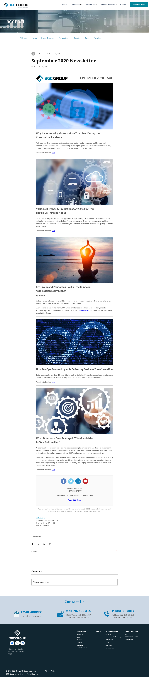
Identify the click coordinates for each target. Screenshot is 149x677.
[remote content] (74, 301)
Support (79, 642)
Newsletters (64, 38)
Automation (109, 640)
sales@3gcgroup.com (31, 616)
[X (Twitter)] (17, 643)
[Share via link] (50, 544)
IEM (126, 634)
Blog (78, 637)
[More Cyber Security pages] (96, 4)
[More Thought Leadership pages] (116, 4)
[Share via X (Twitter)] (38, 544)
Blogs (87, 38)
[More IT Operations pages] (80, 4)
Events (77, 38)
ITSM (107, 642)
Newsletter (80, 645)
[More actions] (116, 53)
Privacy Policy (50, 671)
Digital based (129, 639)
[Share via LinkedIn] (44, 544)
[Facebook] (12, 643)
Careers (79, 640)
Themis (97, 631)
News (34, 38)
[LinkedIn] (22, 643)
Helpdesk (108, 634)
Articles (97, 38)
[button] (139, 4)
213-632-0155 (126, 617)
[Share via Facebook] (32, 544)
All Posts (23, 38)
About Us (80, 634)
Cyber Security (131, 631)
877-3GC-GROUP (127, 615)
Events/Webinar (82, 648)
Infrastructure (109, 648)
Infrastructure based (131, 637)
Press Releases (47, 38)
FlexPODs (108, 645)
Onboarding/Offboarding (113, 637)
